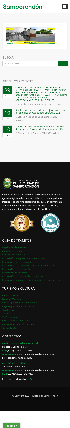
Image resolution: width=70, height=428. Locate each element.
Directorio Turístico (11, 299)
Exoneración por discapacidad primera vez (22, 276)
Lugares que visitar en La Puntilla (18, 306)
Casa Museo (8, 309)
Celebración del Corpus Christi (16, 320)
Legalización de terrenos (14, 247)
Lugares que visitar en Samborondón (20, 302)
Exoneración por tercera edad (16, 261)
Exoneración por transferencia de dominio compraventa (29, 265)
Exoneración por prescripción (16, 269)
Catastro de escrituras (12, 251)
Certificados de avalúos (13, 254)
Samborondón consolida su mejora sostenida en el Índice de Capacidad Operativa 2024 (40, 111)
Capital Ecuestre (10, 295)
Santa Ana (7, 313)
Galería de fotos (9, 327)
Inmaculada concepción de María (18, 324)
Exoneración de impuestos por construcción (23, 258)
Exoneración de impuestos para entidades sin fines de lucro (31, 279)
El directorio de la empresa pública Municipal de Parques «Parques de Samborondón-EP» (40, 128)
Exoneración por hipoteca (14, 272)
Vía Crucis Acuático (11, 317)
